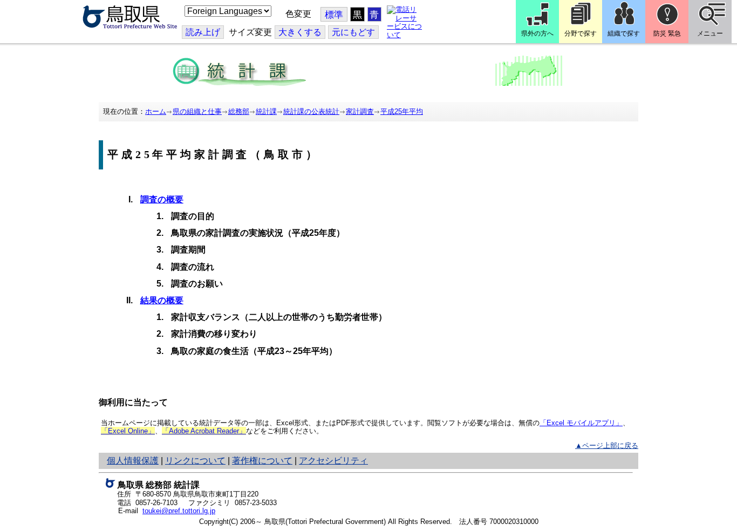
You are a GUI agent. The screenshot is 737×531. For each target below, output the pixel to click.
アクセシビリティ (333, 460)
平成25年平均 (401, 111)
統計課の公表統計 (311, 111)
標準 (334, 15)
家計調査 (360, 111)
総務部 (238, 111)
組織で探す (624, 33)
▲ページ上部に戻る (606, 445)
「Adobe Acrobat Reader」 (204, 431)
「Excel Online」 (128, 431)
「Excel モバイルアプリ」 (581, 423)
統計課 (266, 111)
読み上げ (203, 32)
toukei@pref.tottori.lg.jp (178, 511)
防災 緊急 (667, 33)
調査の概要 (161, 199)
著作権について (262, 460)
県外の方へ (537, 33)
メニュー (710, 33)
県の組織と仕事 (197, 111)
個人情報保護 (133, 460)
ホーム (155, 111)
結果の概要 (161, 300)
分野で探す (580, 33)
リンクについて (195, 460)
